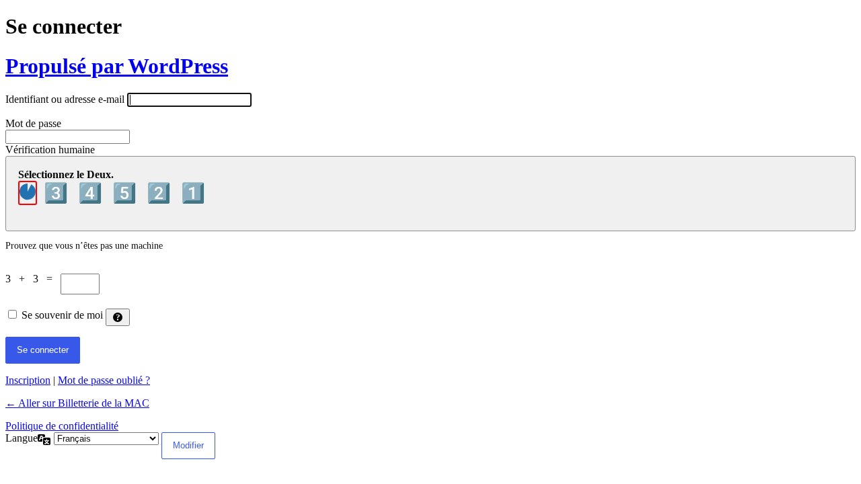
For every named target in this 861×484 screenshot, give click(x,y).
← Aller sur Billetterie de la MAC (77, 403)
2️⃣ (161, 193)
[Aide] (118, 317)
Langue (21, 438)
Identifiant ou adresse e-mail (64, 99)
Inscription (27, 380)
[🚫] (27, 193)
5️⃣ (126, 193)
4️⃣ (92, 193)
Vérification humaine (50, 149)
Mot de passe (33, 123)
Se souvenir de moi (62, 315)
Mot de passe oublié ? (104, 380)
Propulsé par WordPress (116, 66)
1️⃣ (193, 193)
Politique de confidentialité (61, 426)
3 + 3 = (33, 278)
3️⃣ (58, 193)
